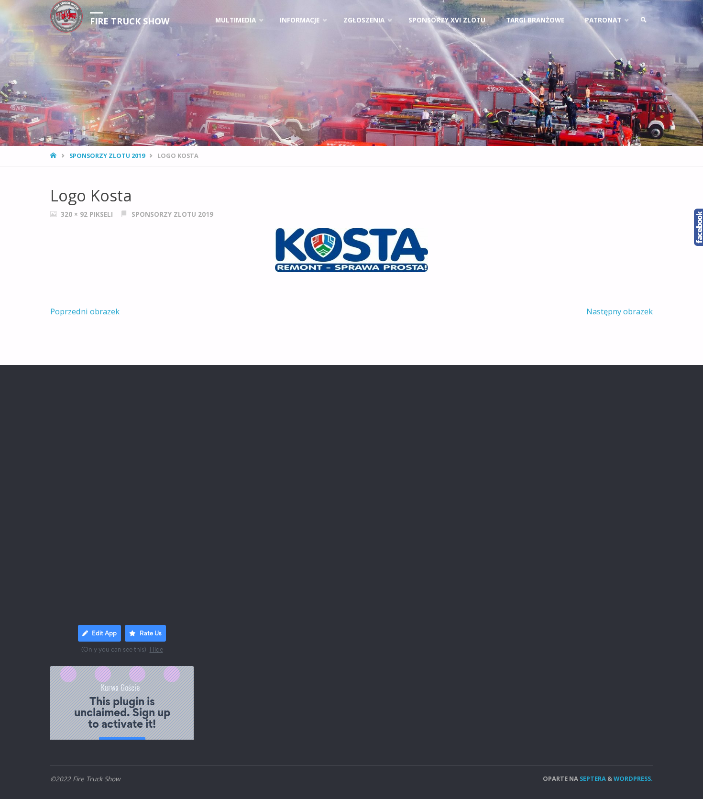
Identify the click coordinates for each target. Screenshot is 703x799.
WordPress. (633, 778)
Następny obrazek (619, 311)
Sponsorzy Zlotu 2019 (107, 155)
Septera (592, 778)
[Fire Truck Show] (66, 16)
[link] (643, 20)
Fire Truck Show (129, 21)
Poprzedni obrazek (85, 311)
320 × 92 (75, 214)
